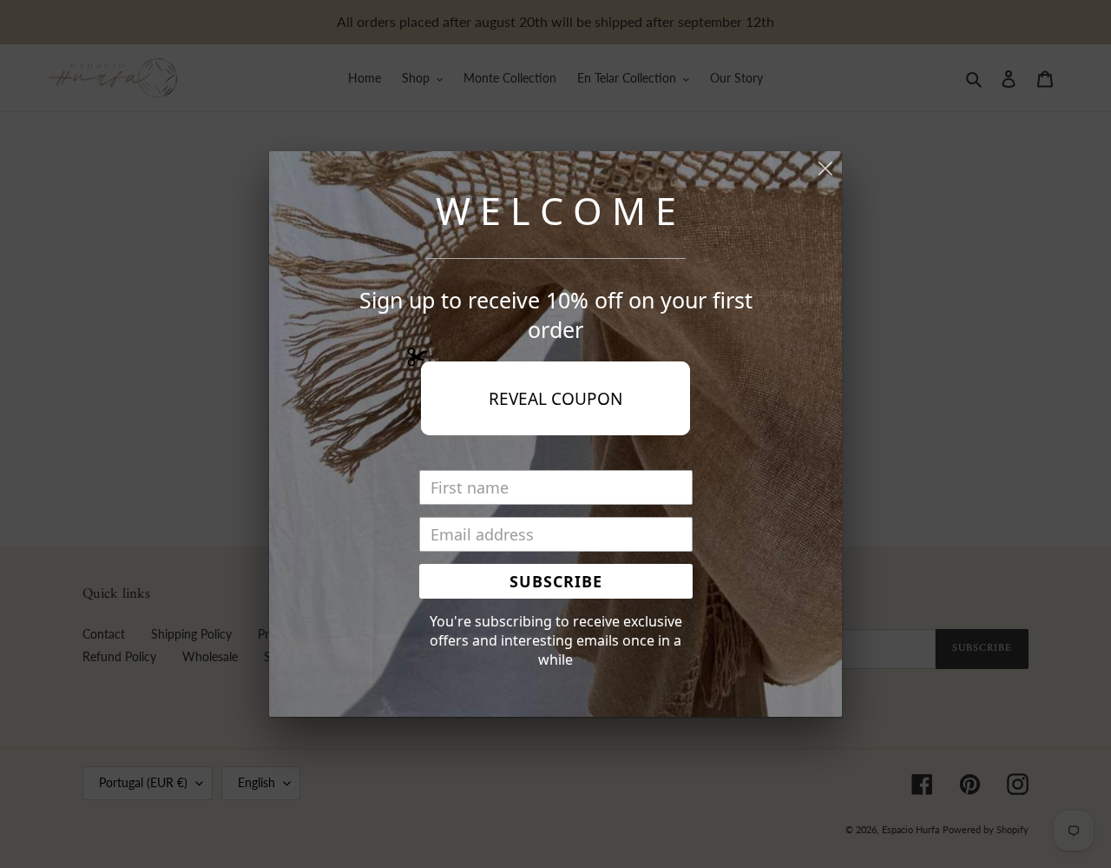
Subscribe (555, 581)
